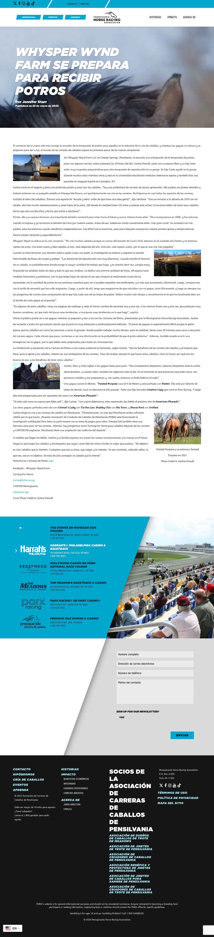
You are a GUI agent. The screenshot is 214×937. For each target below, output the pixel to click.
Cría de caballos (28, 779)
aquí (51, 460)
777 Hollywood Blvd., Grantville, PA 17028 (72, 570)
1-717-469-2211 (56, 573)
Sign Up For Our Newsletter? (137, 711)
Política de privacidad (178, 798)
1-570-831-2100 (57, 538)
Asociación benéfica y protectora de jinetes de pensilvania (129, 868)
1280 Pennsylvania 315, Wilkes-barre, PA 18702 (74, 535)
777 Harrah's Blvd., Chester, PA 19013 (69, 552)
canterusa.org (20, 492)
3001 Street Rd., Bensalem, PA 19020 (69, 604)
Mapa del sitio (170, 803)
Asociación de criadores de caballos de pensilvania (130, 857)
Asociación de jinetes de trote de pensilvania (130, 848)
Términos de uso (172, 792)
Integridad (70, 783)
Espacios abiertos (73, 793)
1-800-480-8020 (57, 556)
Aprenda (21, 790)
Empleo (68, 809)
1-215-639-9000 (57, 607)
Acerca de (189, 17)
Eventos (20, 784)
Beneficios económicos (76, 779)
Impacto (172, 17)
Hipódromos (24, 774)
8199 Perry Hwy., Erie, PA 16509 (66, 622)
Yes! (121, 717)
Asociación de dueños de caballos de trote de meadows (129, 838)
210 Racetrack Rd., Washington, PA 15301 (71, 586)
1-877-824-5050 (57, 590)
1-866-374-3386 (57, 625)
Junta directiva (72, 804)
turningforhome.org (24, 480)
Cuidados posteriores (76, 788)
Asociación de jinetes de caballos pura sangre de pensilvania (129, 879)
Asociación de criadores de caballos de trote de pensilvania (130, 889)
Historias (155, 17)
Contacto (72, 3)
